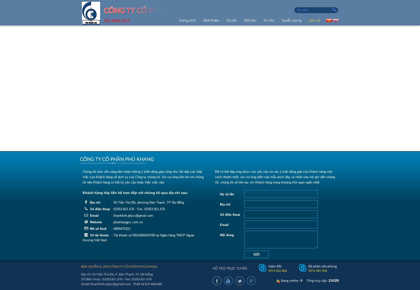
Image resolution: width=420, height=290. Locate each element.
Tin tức (268, 20)
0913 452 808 (277, 270)
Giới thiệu (211, 20)
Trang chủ (187, 20)
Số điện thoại (100, 209)
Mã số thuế (98, 229)
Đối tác (250, 20)
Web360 (156, 284)
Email (94, 215)
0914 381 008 (317, 270)
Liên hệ (315, 20)
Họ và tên (227, 194)
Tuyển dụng (291, 20)
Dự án (232, 20)
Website (96, 222)
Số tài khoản (99, 235)
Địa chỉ (95, 202)
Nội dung (227, 235)
